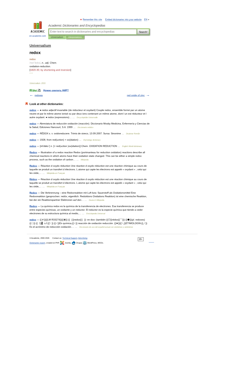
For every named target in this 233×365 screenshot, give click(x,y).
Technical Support (69, 238)
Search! (143, 32)
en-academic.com (37, 36)
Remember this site (92, 19)
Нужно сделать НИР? (56, 90)
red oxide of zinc (136, 95)
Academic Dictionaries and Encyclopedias (76, 25)
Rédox (33, 179)
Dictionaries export (37, 243)
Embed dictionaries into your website (123, 19)
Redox (33, 152)
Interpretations (75, 37)
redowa (39, 95)
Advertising (82, 238)
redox (33, 110)
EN (145, 19)
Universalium (57, 37)
